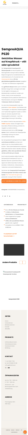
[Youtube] (9, 368)
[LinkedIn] (10, 196)
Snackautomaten (10, 346)
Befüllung (7, 348)
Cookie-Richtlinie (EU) (14, 432)
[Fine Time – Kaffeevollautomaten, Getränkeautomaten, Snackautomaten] (6, 3)
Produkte (15, 3)
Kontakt (7, 327)
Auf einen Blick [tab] (8, 204)
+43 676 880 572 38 (11, 363)
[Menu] (23, 3)
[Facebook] (3, 196)
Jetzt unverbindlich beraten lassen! (14, 181)
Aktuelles (7, 329)
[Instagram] (7, 368)
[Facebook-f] (5, 368)
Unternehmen (9, 323)
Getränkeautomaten (10, 344)
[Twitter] (5, 196)
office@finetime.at (10, 365)
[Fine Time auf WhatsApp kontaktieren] (25, 432)
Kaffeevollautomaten (11, 342)
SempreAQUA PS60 (14, 299)
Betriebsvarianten (10, 325)
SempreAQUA (20, 189)
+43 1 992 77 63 (10, 361)
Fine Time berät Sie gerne (13, 175)
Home (6, 321)
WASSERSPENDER (12, 189)
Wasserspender (6, 79)
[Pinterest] (7, 196)
